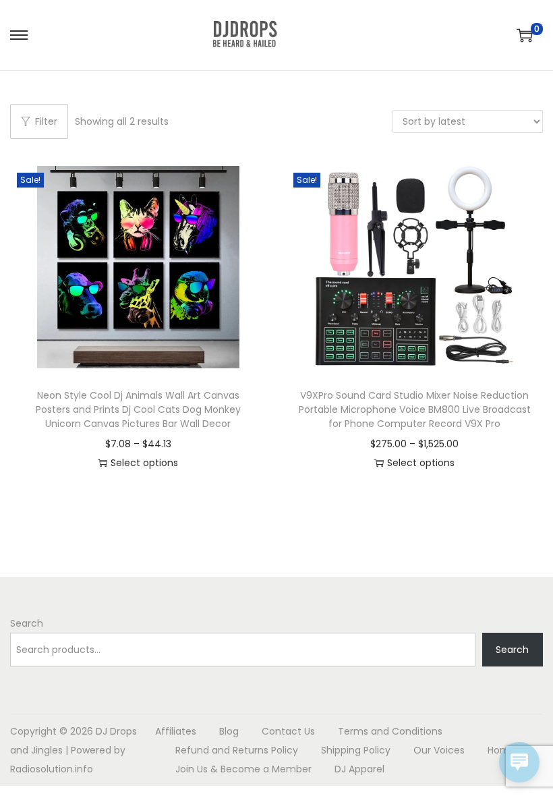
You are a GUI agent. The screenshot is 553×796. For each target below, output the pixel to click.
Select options (144, 463)
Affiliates (175, 731)
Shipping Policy (355, 750)
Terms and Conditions (390, 731)
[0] (525, 35)
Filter (46, 121)
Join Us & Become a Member (243, 769)
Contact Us (288, 731)
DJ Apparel (359, 769)
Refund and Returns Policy (236, 750)
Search (26, 623)
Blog (229, 731)
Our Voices (439, 750)
